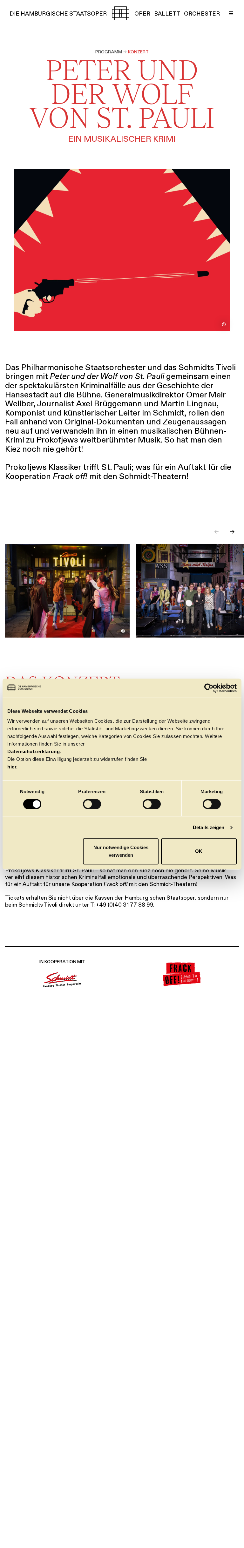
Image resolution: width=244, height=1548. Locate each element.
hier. (12, 766)
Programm (108, 52)
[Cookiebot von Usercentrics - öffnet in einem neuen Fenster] (209, 688)
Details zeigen (208, 827)
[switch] (92, 804)
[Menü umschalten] (231, 13)
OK (198, 851)
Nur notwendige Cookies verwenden (120, 851)
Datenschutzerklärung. (34, 751)
